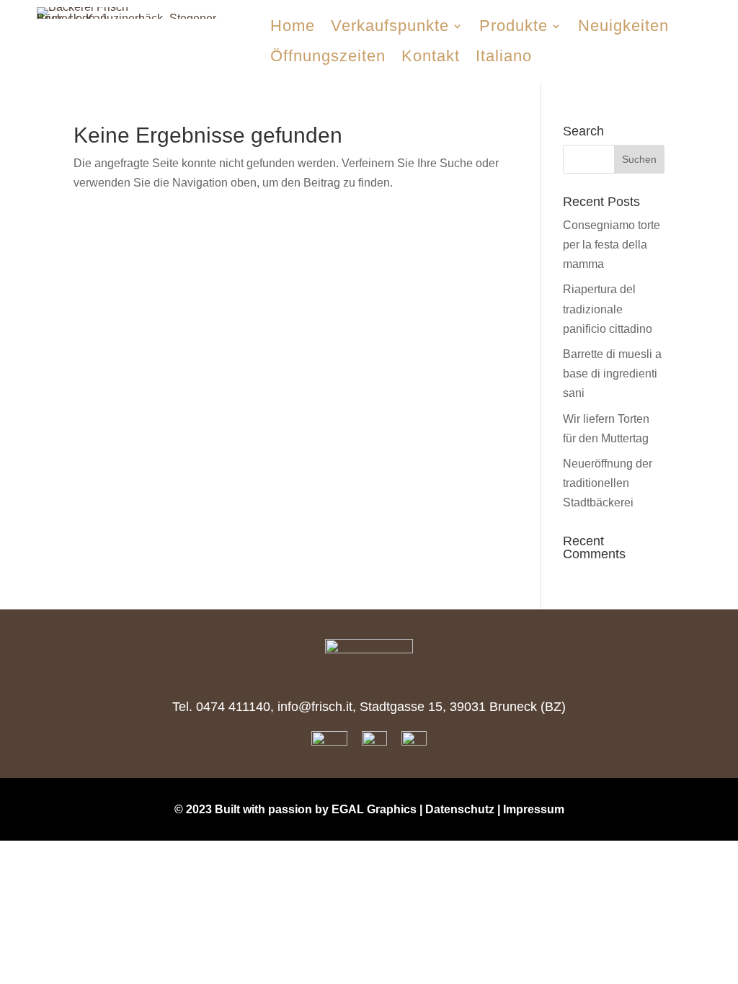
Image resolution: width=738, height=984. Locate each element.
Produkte (513, 26)
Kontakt (430, 56)
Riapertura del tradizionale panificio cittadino (607, 308)
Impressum (533, 809)
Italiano (504, 56)
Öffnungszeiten (328, 56)
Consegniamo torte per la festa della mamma (611, 244)
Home (292, 26)
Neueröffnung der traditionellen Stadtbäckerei (607, 483)
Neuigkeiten (623, 26)
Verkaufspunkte (390, 26)
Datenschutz (459, 809)
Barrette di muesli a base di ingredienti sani (612, 373)
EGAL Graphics (374, 809)
